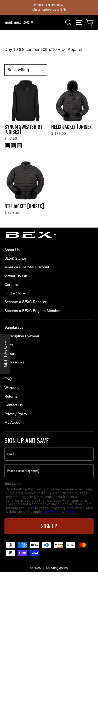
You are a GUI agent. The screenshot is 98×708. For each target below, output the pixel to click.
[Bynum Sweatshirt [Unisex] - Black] (7, 146)
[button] (5, 354)
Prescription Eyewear (21, 336)
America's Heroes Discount (26, 267)
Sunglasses (14, 327)
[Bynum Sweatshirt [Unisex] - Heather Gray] (19, 146)
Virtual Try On (15, 276)
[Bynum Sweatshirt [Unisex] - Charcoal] (13, 146)
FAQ (8, 379)
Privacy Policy (15, 414)
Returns (11, 396)
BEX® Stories (15, 258)
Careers (11, 284)
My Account (14, 422)
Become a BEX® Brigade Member (32, 311)
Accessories (14, 362)
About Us (12, 250)
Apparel (10, 353)
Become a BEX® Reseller (25, 302)
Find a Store (14, 293)
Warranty (11, 388)
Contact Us (13, 405)
